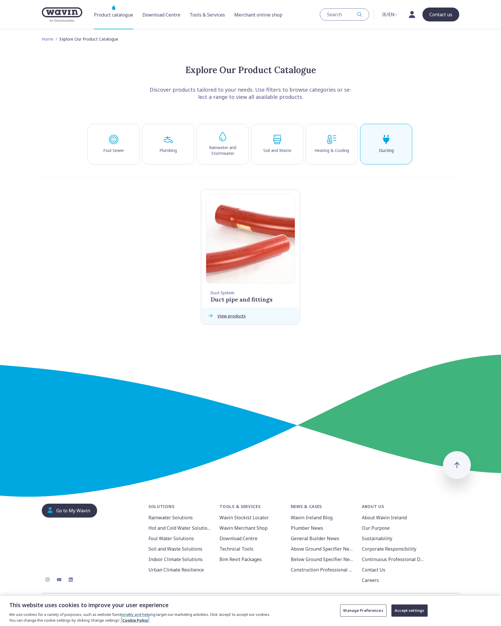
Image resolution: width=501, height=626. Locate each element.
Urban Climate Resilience (176, 570)
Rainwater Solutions (170, 517)
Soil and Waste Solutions (175, 549)
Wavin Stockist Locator (244, 517)
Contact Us (373, 570)
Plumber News (307, 528)
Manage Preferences (363, 610)
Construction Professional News (323, 570)
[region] (250, 611)
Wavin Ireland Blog (312, 517)
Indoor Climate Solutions (175, 559)
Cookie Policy (135, 620)
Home (47, 39)
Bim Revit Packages (240, 559)
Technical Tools (236, 549)
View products (231, 316)
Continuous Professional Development (394, 559)
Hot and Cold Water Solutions (180, 528)
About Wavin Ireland (384, 517)
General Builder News (315, 538)
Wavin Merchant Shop (243, 528)
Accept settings (409, 610)
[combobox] (344, 14)
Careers (370, 580)
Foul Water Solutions (171, 538)
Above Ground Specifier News (323, 549)
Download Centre (238, 538)
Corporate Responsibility (389, 549)
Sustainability (377, 538)
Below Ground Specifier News (323, 559)
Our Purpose (376, 528)
